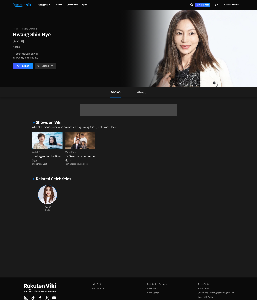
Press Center (153, 292)
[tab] (115, 92)
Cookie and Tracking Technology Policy (216, 292)
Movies (59, 4)
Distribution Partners (157, 284)
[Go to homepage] (22, 4)
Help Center (97, 284)
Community (72, 4)
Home (15, 28)
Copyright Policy (205, 297)
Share (45, 65)
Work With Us (98, 288)
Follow (25, 65)
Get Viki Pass (203, 4)
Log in (215, 4)
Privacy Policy (204, 288)
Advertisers (152, 288)
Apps (84, 4)
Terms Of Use (204, 284)
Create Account (231, 4)
